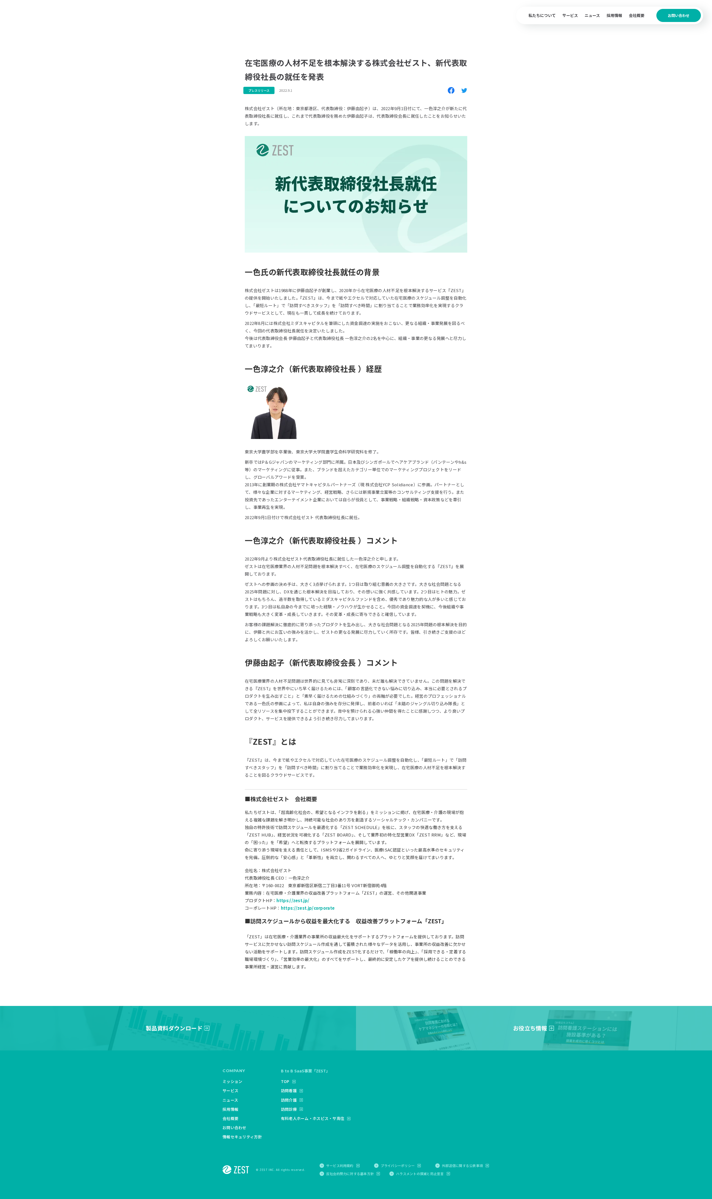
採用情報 (614, 15)
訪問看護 (289, 1090)
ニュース (592, 15)
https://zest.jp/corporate (308, 908)
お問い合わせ (234, 1127)
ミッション (232, 1081)
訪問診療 (289, 1109)
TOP (285, 1081)
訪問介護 (289, 1100)
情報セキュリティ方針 (242, 1136)
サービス (230, 1090)
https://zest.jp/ (292, 900)
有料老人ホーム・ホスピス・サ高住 (312, 1118)
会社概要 (636, 15)
